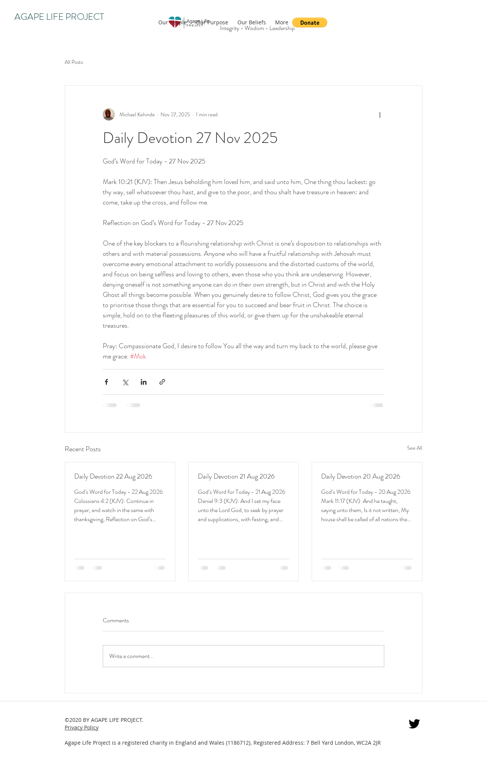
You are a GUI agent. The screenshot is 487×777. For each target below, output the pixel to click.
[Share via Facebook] (106, 381)
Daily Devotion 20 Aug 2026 (360, 476)
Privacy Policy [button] (82, 727)
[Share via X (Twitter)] (125, 381)
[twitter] (414, 723)
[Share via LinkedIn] (143, 381)
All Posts (74, 62)
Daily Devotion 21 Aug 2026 (236, 476)
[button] (309, 22)
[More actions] (379, 114)
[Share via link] (162, 381)
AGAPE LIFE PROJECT (59, 16)
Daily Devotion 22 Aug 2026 (113, 476)
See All (414, 448)
